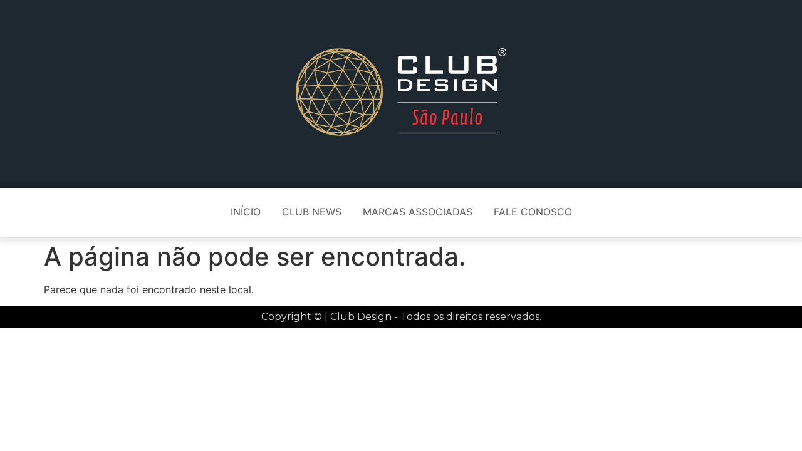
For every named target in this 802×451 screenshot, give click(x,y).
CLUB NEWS (311, 211)
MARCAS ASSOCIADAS (417, 211)
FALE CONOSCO (533, 211)
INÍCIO (246, 211)
